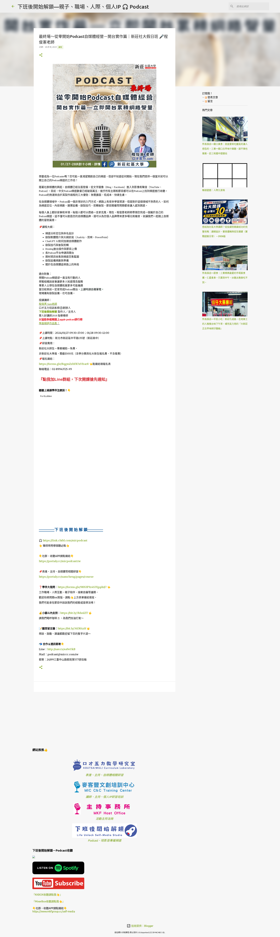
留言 (210, 101)
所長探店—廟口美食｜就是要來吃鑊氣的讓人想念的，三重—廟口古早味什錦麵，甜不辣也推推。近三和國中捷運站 (225, 149)
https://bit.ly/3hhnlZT (74, 613)
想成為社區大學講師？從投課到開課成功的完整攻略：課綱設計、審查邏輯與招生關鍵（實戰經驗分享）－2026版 (225, 232)
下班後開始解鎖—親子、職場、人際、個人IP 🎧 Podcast (83, 7)
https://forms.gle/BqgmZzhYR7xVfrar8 (64, 364)
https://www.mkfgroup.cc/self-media (53, 911)
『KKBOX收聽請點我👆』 (47, 894)
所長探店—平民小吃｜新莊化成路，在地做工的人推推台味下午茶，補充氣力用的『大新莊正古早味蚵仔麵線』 (225, 324)
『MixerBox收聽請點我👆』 (48, 901)
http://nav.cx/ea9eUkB (61, 649)
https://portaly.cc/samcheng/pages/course (66, 576)
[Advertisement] (104, 719)
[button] (41, 55)
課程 (60, 47)
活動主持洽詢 (104, 818)
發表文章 (212, 97)
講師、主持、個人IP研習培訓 (104, 796)
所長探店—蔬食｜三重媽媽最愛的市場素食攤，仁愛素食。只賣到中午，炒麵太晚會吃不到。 (225, 278)
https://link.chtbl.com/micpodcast (65, 540)
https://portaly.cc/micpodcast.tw (60, 561)
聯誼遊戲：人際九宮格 (213, 190)
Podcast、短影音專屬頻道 (104, 840)
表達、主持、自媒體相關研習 (104, 774)
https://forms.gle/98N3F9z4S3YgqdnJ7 (82, 587)
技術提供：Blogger (142, 925)
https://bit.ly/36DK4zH (72, 628)
